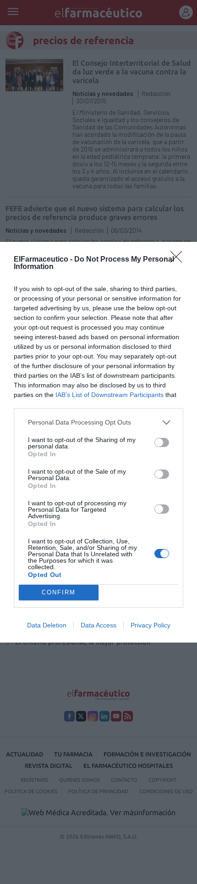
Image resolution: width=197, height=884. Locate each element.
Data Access (98, 625)
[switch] (161, 442)
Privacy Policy (150, 625)
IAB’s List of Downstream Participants (109, 394)
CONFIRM (59, 592)
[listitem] (98, 422)
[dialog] (98, 442)
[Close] (179, 260)
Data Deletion (46, 625)
